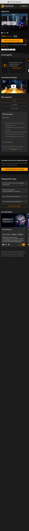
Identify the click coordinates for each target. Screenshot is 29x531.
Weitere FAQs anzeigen (14, 206)
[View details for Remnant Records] (13, 220)
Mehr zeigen (14, 149)
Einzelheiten (14, 104)
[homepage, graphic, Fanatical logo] (7, 6)
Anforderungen (14, 108)
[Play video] (13, 86)
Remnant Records (7, 229)
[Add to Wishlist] (26, 40)
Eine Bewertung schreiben (14, 169)
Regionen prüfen (4, 46)
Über (14, 100)
